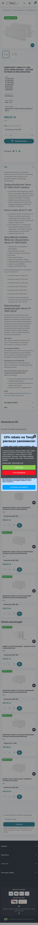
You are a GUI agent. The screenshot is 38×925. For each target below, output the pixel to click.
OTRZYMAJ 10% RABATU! (19, 487)
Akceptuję (19, 468)
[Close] (34, 436)
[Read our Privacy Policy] (35, 479)
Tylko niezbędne (19, 473)
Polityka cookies (6, 463)
